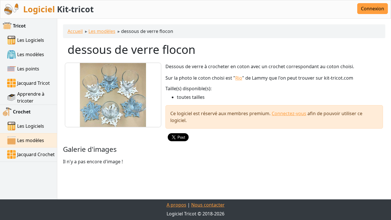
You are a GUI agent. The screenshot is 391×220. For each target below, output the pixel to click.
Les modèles (101, 31)
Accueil (75, 31)
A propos (176, 205)
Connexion (372, 8)
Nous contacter (208, 205)
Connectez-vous (289, 113)
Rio (238, 78)
